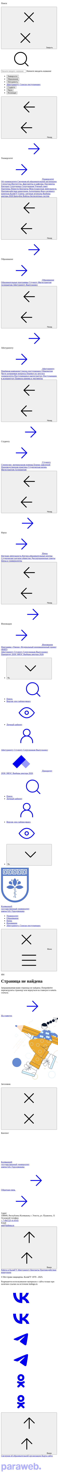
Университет (13, 76)
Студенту (11, 87)
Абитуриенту (13, 82)
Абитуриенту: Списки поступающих (23, 84)
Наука (10, 90)
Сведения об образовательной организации (21, 1456)
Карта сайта (47, 1456)
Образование (13, 79)
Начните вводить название (39, 71)
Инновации (12, 93)
